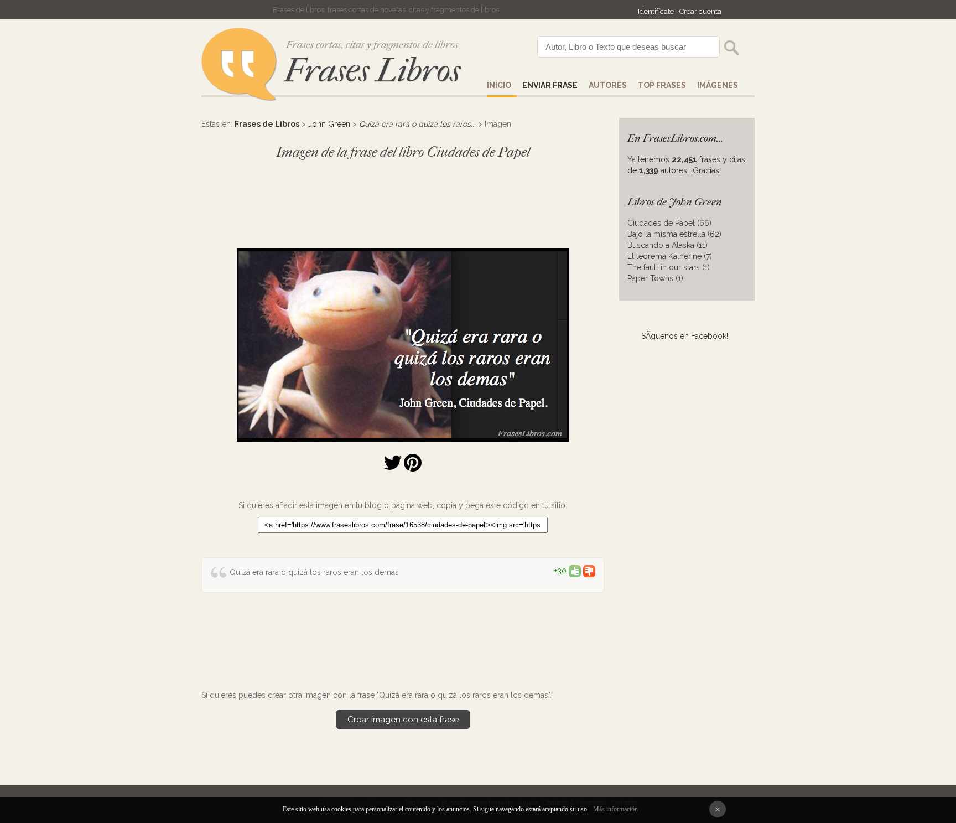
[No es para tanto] (589, 570)
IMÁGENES (717, 85)
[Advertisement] (402, 199)
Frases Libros (372, 70)
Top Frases (662, 85)
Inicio (499, 85)
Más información (615, 809)
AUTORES (608, 85)
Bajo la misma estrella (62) (674, 234)
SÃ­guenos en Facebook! (684, 336)
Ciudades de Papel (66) (669, 223)
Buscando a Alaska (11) (667, 245)
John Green (329, 124)
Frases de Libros (267, 124)
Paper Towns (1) (655, 278)
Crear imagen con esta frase (403, 719)
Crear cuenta (700, 11)
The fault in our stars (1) (668, 267)
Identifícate (656, 11)
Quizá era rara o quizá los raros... (417, 124)
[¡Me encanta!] (575, 570)
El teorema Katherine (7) (669, 256)
